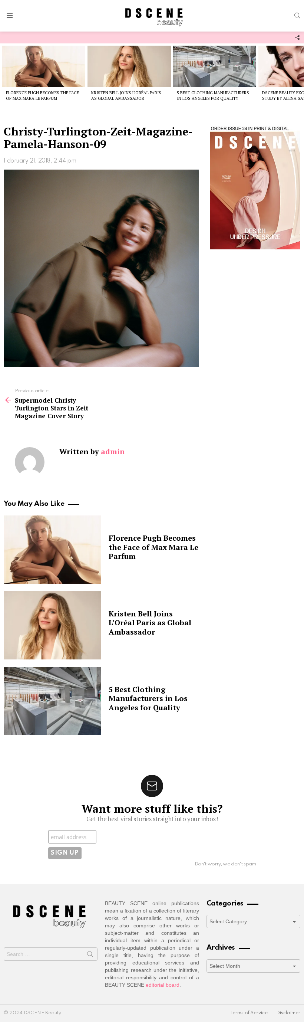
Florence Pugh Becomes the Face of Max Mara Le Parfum (42, 95)
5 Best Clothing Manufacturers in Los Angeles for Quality (213, 95)
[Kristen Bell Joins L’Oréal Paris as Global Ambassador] (129, 66)
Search (90, 955)
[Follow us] (297, 37)
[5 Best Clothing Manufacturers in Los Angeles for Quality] (214, 66)
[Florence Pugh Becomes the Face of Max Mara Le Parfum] (43, 66)
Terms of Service (248, 1012)
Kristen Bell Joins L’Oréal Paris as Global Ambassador (126, 95)
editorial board (162, 985)
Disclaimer (288, 1012)
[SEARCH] (297, 16)
